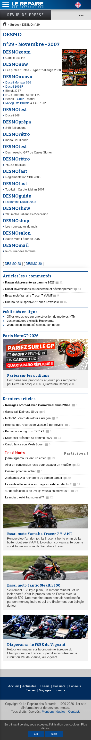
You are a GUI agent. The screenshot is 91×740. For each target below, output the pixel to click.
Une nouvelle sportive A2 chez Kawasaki (36, 302)
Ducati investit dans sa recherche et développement (43, 289)
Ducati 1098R (14, 86)
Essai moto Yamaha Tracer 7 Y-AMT (32, 295)
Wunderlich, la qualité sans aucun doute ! (34, 325)
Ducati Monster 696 (18, 82)
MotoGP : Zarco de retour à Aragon (31, 418)
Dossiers (59, 686)
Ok (36, 734)
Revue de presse (25, 15)
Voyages (45, 690)
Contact (73, 711)
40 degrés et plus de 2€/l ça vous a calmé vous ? (41, 491)
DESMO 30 (34, 264)
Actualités (29, 686)
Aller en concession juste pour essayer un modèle (42, 464)
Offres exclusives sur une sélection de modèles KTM (41, 316)
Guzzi (21, 99)
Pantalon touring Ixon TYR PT (28, 431)
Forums (60, 690)
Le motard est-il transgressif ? (29, 497)
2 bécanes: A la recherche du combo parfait (38, 478)
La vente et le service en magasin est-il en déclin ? (42, 484)
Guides (14, 24)
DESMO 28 (13, 264)
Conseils (75, 686)
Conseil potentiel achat (24, 471)
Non (54, 734)
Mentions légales (54, 711)
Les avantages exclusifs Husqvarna (30, 320)
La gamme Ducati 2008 (20, 202)
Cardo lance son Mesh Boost (27, 444)
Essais (45, 686)
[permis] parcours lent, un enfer (30, 458)
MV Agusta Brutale (17, 103)
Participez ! (76, 453)
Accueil (13, 686)
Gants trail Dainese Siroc (25, 411)
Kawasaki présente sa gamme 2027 (33, 438)
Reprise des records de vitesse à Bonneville (37, 425)
